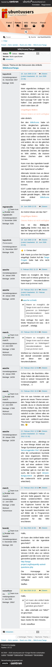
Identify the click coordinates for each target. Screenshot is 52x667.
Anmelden (36, 5)
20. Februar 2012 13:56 (30, 368)
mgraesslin (8, 206)
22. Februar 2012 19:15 (30, 488)
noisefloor (7, 590)
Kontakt (10, 655)
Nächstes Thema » (42, 637)
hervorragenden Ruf (29, 450)
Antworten (9, 59)
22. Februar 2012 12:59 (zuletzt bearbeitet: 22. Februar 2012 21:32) (33, 433)
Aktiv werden (13, 45)
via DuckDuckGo (44, 37)
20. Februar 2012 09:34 (30, 332)
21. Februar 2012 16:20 (30, 391)
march (5, 332)
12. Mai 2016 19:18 (28, 590)
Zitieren (44, 74)
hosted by (5, 2)
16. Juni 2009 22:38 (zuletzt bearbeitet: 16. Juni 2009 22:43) (33, 242)
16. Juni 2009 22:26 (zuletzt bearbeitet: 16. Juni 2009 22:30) (33, 76)
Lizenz (3, 655)
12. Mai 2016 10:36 (28, 528)
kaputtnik (7, 74)
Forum (18, 22)
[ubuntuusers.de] (18, 14)
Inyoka (12, 645)
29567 (12, 602)
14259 (12, 279)
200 (11, 545)
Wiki (26, 22)
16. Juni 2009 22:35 (28, 206)
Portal (9, 22)
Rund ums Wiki (25, 45)
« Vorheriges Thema (24, 637)
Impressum (29, 655)
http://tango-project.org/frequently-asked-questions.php (33, 565)
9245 (12, 83)
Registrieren (46, 5)
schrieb (33, 300)
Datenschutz (18, 655)
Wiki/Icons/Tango (40, 45)
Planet (43, 22)
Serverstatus (38, 655)
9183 (12, 224)
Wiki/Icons (34, 122)
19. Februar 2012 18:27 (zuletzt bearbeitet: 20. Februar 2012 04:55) (33, 292)
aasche (6, 269)
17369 (12, 349)
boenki (6, 528)
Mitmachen (26, 28)
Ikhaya (34, 22)
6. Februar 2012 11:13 (29, 269)
